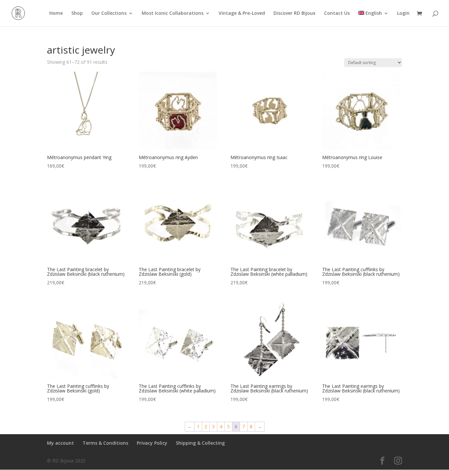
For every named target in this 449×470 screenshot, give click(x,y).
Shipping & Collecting (200, 443)
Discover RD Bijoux (294, 13)
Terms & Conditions (105, 443)
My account (60, 443)
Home (56, 13)
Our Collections (109, 13)
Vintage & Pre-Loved (242, 13)
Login (403, 13)
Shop (77, 13)
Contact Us (337, 13)
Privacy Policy (152, 443)
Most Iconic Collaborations (172, 13)
